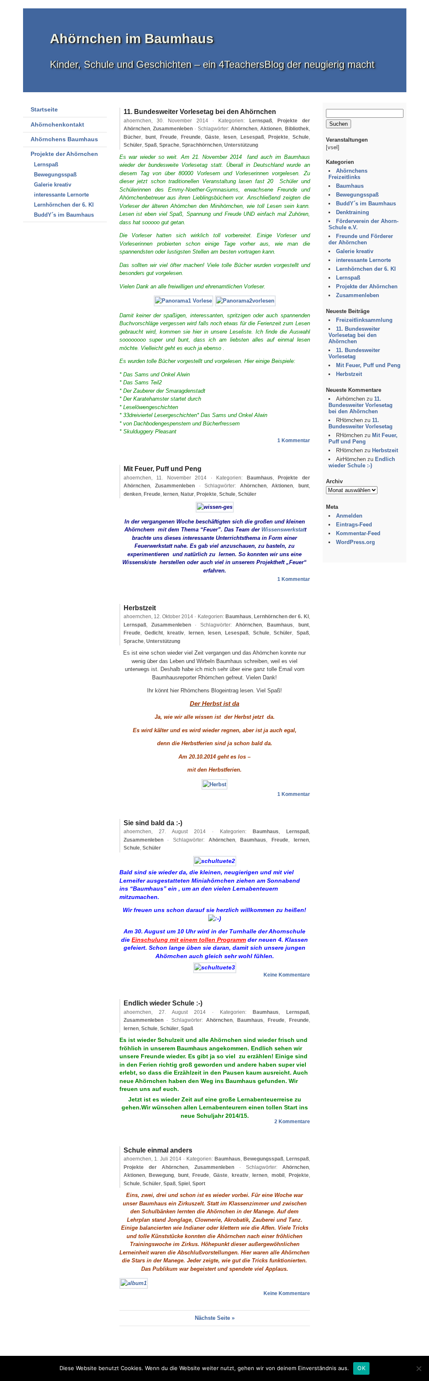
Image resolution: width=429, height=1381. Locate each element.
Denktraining (352, 212)
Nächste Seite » (215, 1318)
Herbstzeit (140, 607)
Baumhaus (260, 478)
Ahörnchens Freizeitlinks (347, 174)
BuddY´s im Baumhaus (64, 215)
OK (361, 1368)
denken (132, 494)
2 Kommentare (292, 1121)
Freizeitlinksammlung (364, 320)
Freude (168, 137)
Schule (300, 137)
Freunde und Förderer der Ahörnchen (360, 239)
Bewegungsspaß (55, 174)
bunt (150, 137)
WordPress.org (355, 542)
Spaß (151, 145)
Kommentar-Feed (358, 533)
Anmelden (349, 516)
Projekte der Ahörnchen (64, 153)
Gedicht (154, 633)
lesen (229, 137)
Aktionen (271, 129)
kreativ (175, 633)
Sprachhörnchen (202, 145)
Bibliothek (297, 129)
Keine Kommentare (287, 975)
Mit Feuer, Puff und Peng (163, 468)
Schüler (133, 145)
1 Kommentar (293, 440)
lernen (170, 494)
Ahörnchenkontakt (57, 124)
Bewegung (161, 1175)
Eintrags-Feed (354, 524)
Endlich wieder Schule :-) (163, 1003)
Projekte (278, 137)
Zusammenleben (173, 129)
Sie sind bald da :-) (153, 823)
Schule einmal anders (158, 1150)
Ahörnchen (244, 129)
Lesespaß (252, 137)
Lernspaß (46, 164)
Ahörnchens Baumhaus (64, 139)
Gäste (212, 137)
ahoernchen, (166, 121)
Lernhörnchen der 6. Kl (64, 205)
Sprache (169, 145)
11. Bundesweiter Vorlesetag (354, 353)
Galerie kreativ (52, 184)
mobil (277, 1175)
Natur (187, 494)
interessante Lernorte (61, 195)
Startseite (44, 109)
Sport (198, 1184)
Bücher (132, 137)
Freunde (191, 137)
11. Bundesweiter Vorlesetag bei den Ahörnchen (200, 111)
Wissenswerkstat (283, 529)
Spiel (184, 1184)
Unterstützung (241, 145)
